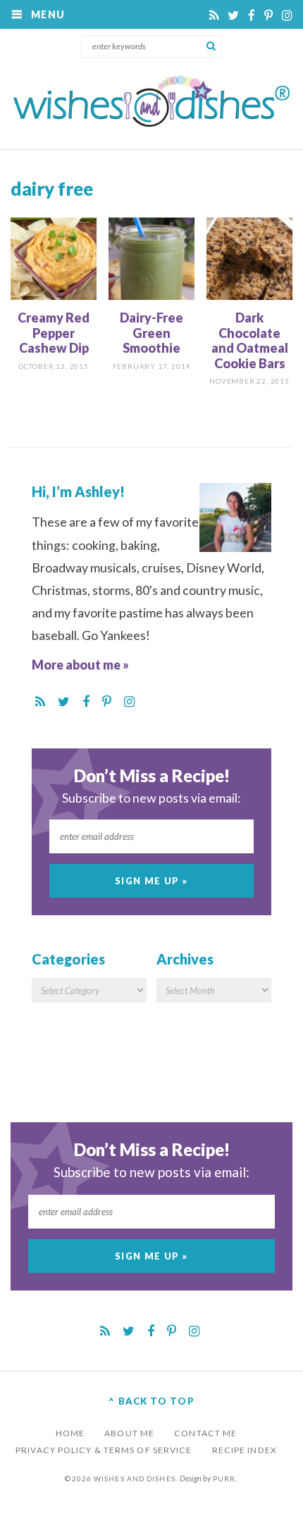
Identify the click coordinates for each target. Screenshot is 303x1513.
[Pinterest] (269, 15)
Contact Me (205, 1433)
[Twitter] (234, 15)
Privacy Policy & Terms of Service (104, 1450)
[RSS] (215, 15)
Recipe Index (244, 1450)
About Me (129, 1433)
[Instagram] (287, 15)
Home (70, 1433)
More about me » (80, 664)
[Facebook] (253, 15)
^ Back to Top (151, 1401)
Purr (224, 1478)
